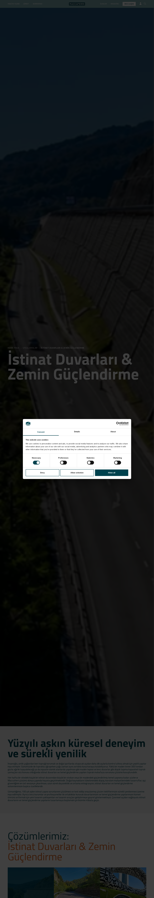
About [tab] (113, 432)
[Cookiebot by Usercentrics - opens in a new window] (117, 423)
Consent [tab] (41, 432)
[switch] (63, 463)
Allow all (111, 473)
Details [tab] (77, 432)
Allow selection (77, 473)
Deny (42, 473)
